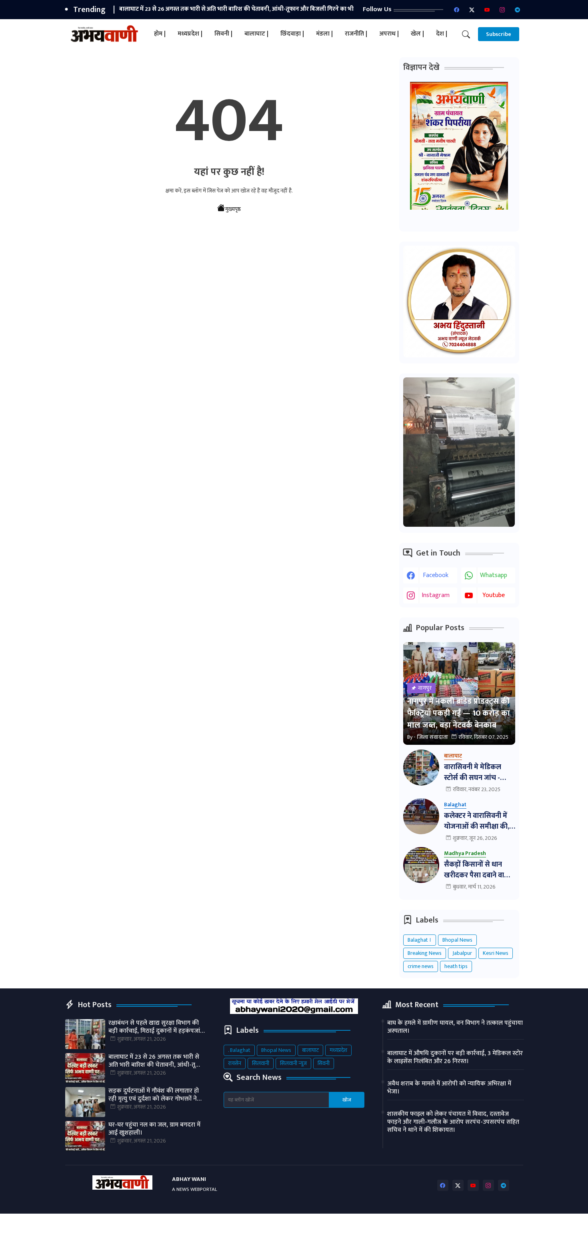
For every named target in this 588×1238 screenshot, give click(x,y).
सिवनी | (223, 33)
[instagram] (502, 9)
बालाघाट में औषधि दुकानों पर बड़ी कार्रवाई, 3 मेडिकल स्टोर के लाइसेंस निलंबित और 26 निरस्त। (455, 1057)
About (383, 1226)
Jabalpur (462, 953)
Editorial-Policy (501, 1226)
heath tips (456, 966)
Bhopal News (457, 939)
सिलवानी (260, 1063)
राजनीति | (356, 33)
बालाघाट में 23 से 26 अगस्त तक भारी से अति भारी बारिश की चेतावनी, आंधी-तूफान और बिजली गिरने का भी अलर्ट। (157, 1061)
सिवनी (324, 1063)
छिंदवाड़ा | (292, 33)
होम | (160, 33)
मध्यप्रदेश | (190, 33)
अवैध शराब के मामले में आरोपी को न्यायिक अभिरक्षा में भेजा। (449, 1088)
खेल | (417, 33)
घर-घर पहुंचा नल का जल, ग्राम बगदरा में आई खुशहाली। (154, 1129)
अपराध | (389, 33)
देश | (441, 33)
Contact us (414, 1226)
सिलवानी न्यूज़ (293, 1063)
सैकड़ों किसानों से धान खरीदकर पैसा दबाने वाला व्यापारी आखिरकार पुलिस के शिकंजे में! (478, 870)
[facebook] (456, 9)
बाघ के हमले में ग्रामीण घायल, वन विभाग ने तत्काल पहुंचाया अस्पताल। (455, 1027)
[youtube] (487, 9)
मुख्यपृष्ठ (233, 209)
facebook (435, 575)
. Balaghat (239, 1050)
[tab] (160, 34)
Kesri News (495, 953)
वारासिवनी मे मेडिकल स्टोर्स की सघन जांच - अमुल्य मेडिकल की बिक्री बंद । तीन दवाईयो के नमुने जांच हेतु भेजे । (477, 773)
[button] (466, 34)
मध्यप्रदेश (338, 1050)
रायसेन (234, 1063)
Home (357, 1226)
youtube (493, 595)
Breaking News (425, 953)
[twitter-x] (472, 9)
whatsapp (493, 575)
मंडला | (324, 33)
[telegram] (517, 9)
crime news (421, 966)
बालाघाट (310, 1050)
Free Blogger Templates (264, 1225)
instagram (436, 595)
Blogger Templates (132, 1225)
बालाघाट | (256, 33)
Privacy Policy (455, 1226)
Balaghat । (420, 939)
